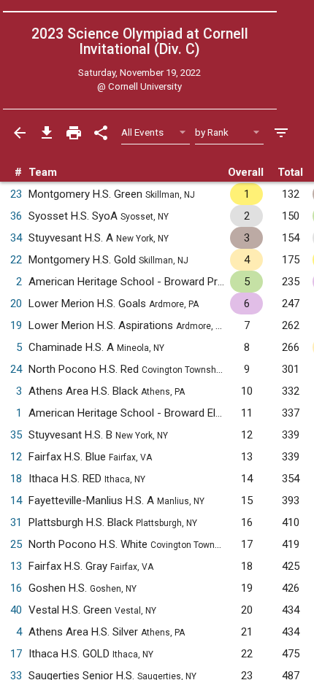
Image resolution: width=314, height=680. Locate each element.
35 (16, 434)
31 (16, 522)
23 (16, 194)
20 (16, 303)
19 (16, 325)
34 (16, 237)
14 (16, 500)
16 (16, 588)
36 (16, 216)
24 (16, 369)
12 (16, 456)
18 (16, 478)
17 (16, 653)
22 (16, 259)
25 (16, 544)
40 (16, 610)
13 (16, 566)
